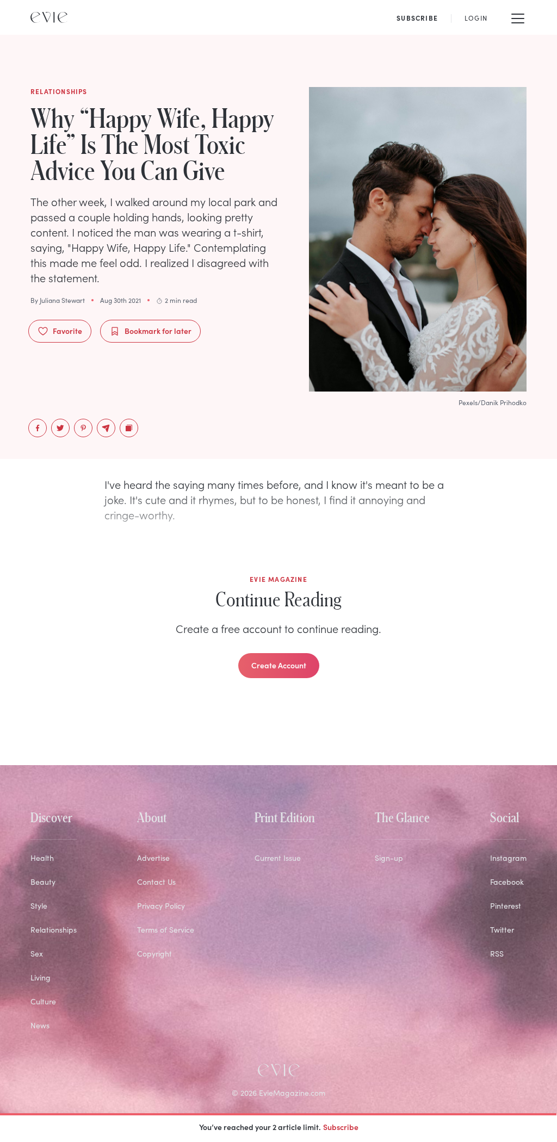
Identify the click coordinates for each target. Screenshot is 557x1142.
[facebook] (37, 428)
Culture (43, 1001)
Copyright (154, 953)
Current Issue (278, 858)
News (39, 1025)
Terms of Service (165, 929)
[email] (106, 428)
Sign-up (389, 858)
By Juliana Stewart (57, 300)
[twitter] (60, 428)
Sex (36, 953)
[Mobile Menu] (518, 17)
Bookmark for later (158, 330)
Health (42, 858)
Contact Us (156, 882)
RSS (497, 953)
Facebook (507, 882)
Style (38, 906)
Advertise (153, 858)
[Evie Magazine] (48, 17)
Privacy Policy (161, 906)
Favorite (67, 330)
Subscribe (340, 1126)
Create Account (278, 665)
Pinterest (505, 906)
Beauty (42, 882)
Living (40, 977)
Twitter (502, 929)
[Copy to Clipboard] (129, 428)
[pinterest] (83, 428)
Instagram (508, 858)
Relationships (53, 929)
